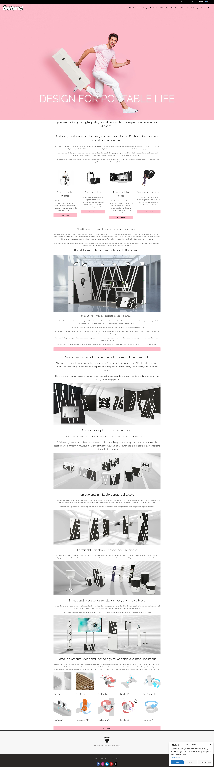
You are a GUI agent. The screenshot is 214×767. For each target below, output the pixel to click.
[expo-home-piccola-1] (107, 561)
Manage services (176, 757)
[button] (210, 744)
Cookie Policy (108, 759)
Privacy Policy (116, 759)
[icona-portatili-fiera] (121, 165)
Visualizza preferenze (205, 762)
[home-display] (107, 510)
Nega (190, 762)
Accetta (177, 762)
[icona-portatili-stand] (65, 165)
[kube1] (107, 255)
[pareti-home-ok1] (107, 384)
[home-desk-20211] (107, 454)
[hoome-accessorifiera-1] (107, 616)
